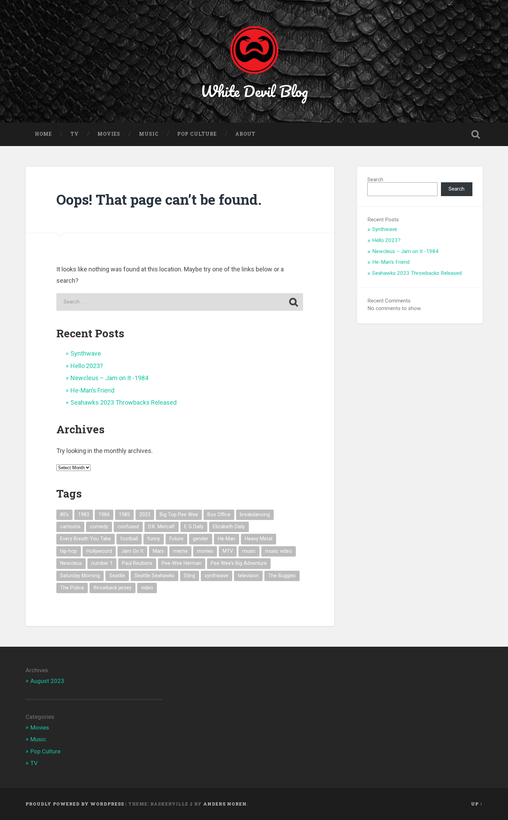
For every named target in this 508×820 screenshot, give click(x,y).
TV (74, 134)
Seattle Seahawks (154, 576)
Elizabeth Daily (229, 527)
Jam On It (132, 551)
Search (375, 179)
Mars (158, 551)
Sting (189, 576)
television (248, 576)
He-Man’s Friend (92, 390)
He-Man (226, 539)
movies (205, 551)
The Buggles (282, 576)
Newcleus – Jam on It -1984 (109, 378)
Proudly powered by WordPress (75, 804)
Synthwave (85, 353)
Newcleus (71, 563)
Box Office (219, 515)
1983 (83, 515)
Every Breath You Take (85, 539)
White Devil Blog (254, 91)
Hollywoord (99, 551)
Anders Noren (225, 804)
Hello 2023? (86, 365)
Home (43, 134)
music (249, 551)
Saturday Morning (80, 576)
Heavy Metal (258, 539)
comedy (99, 527)
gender (200, 539)
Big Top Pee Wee (179, 515)
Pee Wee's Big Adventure (239, 563)
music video (278, 551)
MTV (228, 551)
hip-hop (68, 551)
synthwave (216, 576)
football (129, 539)
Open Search (476, 134)
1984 (104, 515)
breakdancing (255, 515)
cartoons (70, 527)
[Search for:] (179, 302)
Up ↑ (477, 804)
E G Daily (194, 527)
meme (180, 551)
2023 (144, 515)
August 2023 (47, 680)
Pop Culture (197, 134)
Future (176, 539)
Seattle (117, 576)
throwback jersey (112, 588)
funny (153, 539)
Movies (108, 134)
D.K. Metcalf (161, 527)
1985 (124, 515)
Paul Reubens (137, 563)
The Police (72, 588)
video (147, 588)
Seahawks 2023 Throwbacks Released (123, 402)
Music (149, 134)
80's (64, 515)
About (245, 134)
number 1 (102, 563)
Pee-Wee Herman (181, 563)
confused (128, 527)
